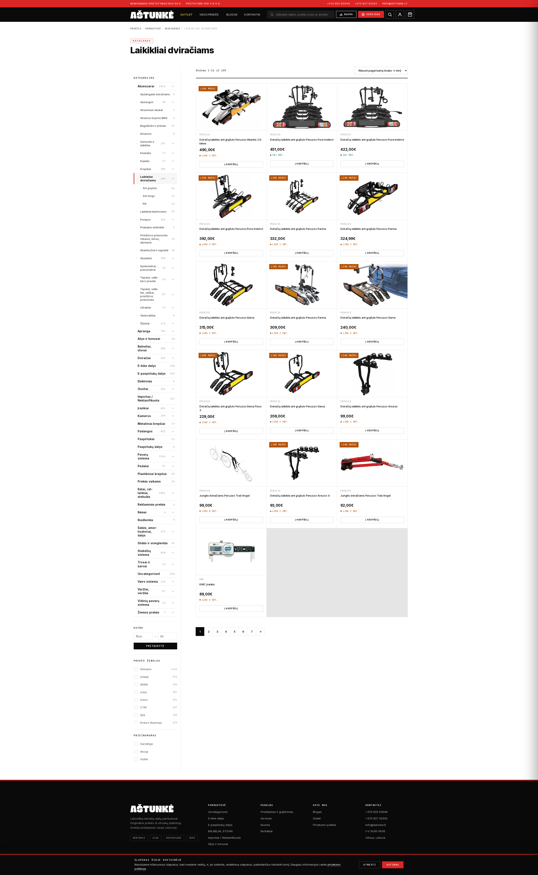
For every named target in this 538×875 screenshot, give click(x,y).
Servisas (373, 14)
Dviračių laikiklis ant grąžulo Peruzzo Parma (298, 228)
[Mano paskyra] (400, 14)
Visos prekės (209, 14)
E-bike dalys (216, 818)
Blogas (232, 14)
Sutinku (392, 864)
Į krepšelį (231, 164)
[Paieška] (390, 14)
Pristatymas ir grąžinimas (277, 812)
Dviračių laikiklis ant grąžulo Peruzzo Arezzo (369, 406)
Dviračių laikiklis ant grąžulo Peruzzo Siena (226, 317)
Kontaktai (252, 14)
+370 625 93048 (338, 3)
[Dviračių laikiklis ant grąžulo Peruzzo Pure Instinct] (302, 107)
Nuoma (348, 14)
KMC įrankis (207, 584)
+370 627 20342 (366, 3)
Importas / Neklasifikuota (224, 837)
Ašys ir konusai (218, 844)
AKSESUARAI (172, 28)
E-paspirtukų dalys (220, 825)
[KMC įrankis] (231, 551)
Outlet (186, 14)
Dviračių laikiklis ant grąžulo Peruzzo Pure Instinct (302, 139)
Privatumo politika (324, 825)
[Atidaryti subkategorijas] (173, 86)
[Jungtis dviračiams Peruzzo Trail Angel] (231, 462)
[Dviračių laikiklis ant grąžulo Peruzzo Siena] (231, 285)
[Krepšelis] (410, 14)
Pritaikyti (155, 646)
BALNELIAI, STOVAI (220, 831)
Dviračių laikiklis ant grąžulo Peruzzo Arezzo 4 (300, 495)
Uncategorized (217, 812)
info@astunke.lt (395, 3)
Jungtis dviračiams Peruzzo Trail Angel (224, 495)
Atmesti (369, 864)
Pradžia (135, 28)
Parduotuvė (153, 28)
